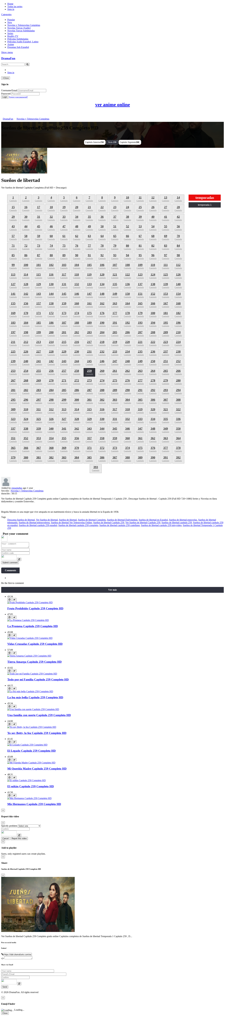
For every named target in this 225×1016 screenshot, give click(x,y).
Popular (11, 19)
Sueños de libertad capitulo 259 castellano (119, 525)
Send (4, 987)
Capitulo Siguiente (129, 142)
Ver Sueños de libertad (47, 519)
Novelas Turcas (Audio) (19, 28)
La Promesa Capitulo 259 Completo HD (32, 626)
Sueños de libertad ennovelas (183, 519)
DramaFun (8, 58)
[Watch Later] (9, 599)
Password (6, 93)
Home (10, 3)
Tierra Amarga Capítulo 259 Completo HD (34, 661)
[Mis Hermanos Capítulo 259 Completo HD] (29, 798)
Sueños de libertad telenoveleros (34, 522)
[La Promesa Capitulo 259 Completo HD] (28, 620)
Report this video (19, 838)
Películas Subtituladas (17, 39)
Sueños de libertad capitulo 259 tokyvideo (161, 525)
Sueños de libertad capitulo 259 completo (78, 525)
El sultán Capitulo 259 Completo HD (30, 786)
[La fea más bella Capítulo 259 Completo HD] (30, 691)
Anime (10, 44)
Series (10, 33)
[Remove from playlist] (14, 599)
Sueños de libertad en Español (153, 519)
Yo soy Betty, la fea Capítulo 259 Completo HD (36, 733)
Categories (6, 14)
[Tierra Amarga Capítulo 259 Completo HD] (29, 656)
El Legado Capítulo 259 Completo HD (31, 750)
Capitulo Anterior (94, 142)
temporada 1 (205, 205)
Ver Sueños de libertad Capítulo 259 (142, 522)
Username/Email (9, 90)
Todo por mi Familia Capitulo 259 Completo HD (38, 679)
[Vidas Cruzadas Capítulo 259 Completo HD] (29, 638)
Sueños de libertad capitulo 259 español (38, 525)
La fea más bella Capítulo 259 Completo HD (35, 697)
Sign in (10, 9)
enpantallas (16, 488)
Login (4, 97)
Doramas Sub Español (18, 47)
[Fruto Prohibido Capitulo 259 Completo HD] (30, 602)
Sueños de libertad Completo (92, 519)
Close (5, 1013)
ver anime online (112, 104)
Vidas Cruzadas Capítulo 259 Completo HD (35, 643)
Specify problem (9, 825)
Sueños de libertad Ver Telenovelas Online (71, 522)
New (9, 22)
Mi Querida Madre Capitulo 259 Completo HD (37, 768)
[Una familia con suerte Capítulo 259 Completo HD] (33, 709)
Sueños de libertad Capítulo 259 (108, 522)
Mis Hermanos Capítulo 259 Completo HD (34, 804)
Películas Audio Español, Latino (22, 41)
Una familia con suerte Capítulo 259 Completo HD (39, 715)
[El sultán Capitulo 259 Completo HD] (26, 780)
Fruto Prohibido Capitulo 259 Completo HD (35, 608)
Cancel (5, 838)
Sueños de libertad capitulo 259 (176, 522)
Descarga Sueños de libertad (21, 519)
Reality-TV (12, 36)
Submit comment (10, 562)
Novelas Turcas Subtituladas (21, 30)
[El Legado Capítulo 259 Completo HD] (27, 744)
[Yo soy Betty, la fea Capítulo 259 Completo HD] (31, 727)
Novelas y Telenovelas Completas (23, 25)
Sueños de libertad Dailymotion (122, 519)
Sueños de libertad (68, 519)
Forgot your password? (18, 97)
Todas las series (14, 6)
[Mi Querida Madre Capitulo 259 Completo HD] (31, 762)
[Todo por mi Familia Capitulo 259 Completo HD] (32, 673)
